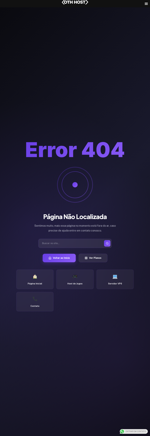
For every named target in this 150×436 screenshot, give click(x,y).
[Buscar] (107, 243)
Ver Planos (95, 258)
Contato (34, 306)
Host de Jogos (74, 283)
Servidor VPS (115, 283)
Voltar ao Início (61, 258)
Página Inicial (35, 283)
